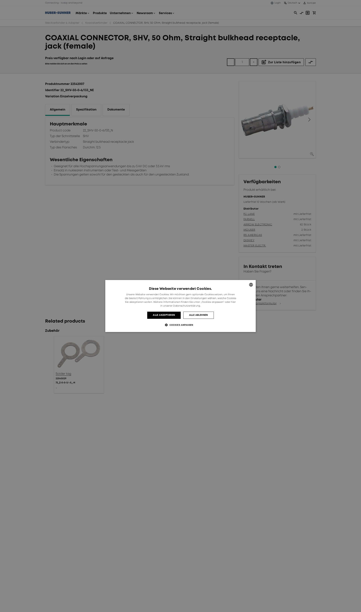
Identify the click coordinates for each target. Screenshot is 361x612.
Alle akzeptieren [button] (164, 315)
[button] (180, 325)
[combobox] (251, 285)
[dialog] (180, 306)
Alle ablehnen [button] (198, 315)
